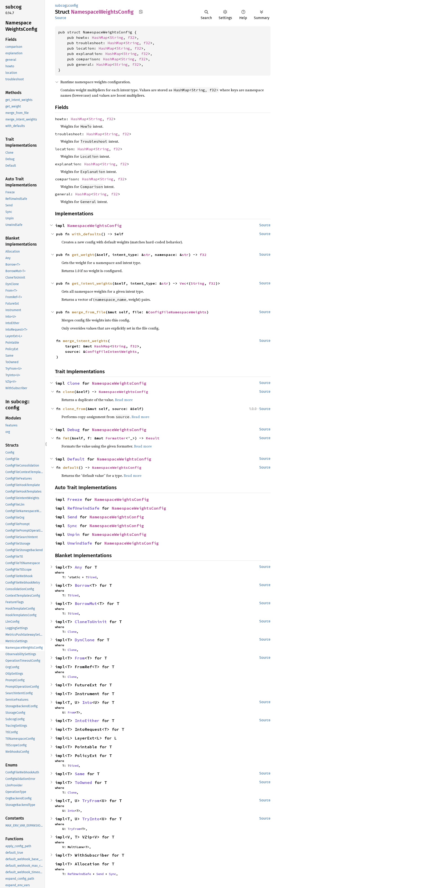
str (147, 254)
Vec (183, 283)
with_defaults (86, 234)
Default (76, 459)
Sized (91, 577)
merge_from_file (89, 312)
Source (60, 18)
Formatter (116, 438)
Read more (124, 399)
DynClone (85, 639)
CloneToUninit (91, 621)
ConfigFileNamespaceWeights (177, 312)
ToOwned (83, 782)
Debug (73, 429)
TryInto (90, 818)
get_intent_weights (92, 283)
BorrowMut (86, 603)
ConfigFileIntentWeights (111, 351)
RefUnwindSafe (83, 508)
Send (72, 516)
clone (68, 391)
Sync (72, 525)
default (71, 467)
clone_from (74, 408)
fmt (66, 438)
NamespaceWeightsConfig (94, 225)
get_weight (83, 254)
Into (87, 702)
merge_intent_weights (85, 340)
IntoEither (87, 720)
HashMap (100, 37)
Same (80, 773)
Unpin (73, 534)
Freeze (74, 499)
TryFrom (90, 800)
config (73, 5)
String (116, 37)
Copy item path (141, 11)
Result (152, 438)
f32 (131, 37)
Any (78, 567)
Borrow (82, 585)
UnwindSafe (79, 543)
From (80, 658)
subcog (60, 5)
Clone (73, 383)
